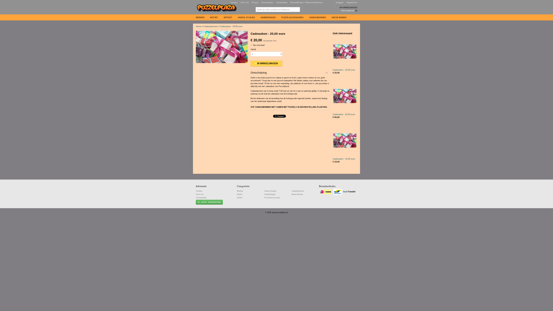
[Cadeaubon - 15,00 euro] (344, 140)
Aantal (253, 49)
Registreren (351, 2)
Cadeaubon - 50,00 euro (344, 114)
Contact (234, 2)
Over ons (244, 2)
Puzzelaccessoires (292, 17)
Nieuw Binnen (339, 17)
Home (198, 26)
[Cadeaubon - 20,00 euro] (222, 47)
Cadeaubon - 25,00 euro (344, 70)
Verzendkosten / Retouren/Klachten (306, 2)
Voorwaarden (267, 2)
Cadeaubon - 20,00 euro (231, 26)
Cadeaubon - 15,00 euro (344, 159)
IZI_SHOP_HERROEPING (209, 202)
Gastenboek (281, 2)
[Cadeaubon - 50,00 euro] (344, 96)
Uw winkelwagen (348, 7)
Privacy (255, 2)
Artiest (228, 17)
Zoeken (303, 9)
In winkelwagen (267, 63)
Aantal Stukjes (246, 17)
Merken (200, 17)
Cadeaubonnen (317, 17)
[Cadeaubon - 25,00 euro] (344, 51)
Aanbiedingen (268, 17)
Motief (214, 17)
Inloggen (340, 2)
